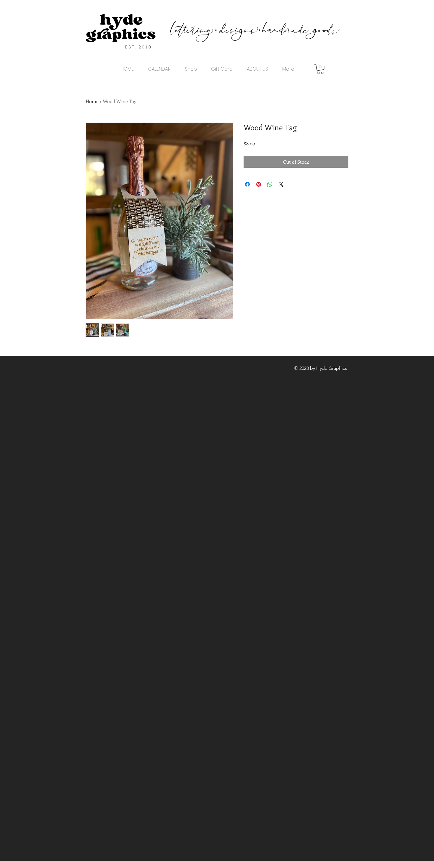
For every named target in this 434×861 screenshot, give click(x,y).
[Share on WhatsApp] (269, 184)
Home (92, 101)
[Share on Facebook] (247, 184)
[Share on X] (281, 184)
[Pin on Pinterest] (258, 184)
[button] (320, 69)
